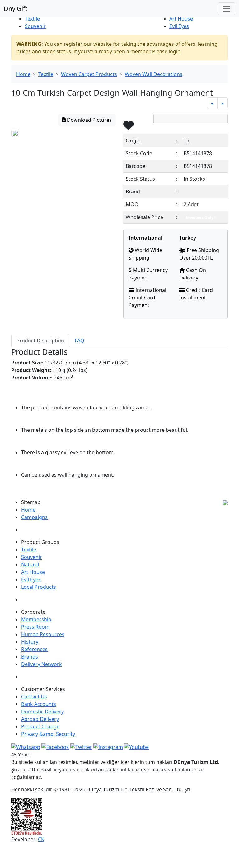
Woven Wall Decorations (153, 74)
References (34, 649)
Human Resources (42, 634)
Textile (32, 18)
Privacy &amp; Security (48, 734)
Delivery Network (41, 664)
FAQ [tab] (79, 340)
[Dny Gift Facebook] (25, 746)
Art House (181, 18)
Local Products (38, 586)
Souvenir (35, 26)
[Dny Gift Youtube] (136, 746)
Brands (29, 656)
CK (41, 839)
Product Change (40, 726)
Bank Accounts (38, 704)
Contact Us (34, 696)
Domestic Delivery (42, 711)
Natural (30, 564)
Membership (36, 619)
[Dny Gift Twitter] (81, 746)
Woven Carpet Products (89, 74)
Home (23, 74)
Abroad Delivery (40, 719)
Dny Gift (15, 8)
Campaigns (34, 517)
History (29, 641)
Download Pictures (89, 120)
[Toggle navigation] (226, 8)
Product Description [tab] (40, 340)
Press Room (35, 626)
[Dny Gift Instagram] (108, 746)
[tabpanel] (119, 420)
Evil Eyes (179, 26)
